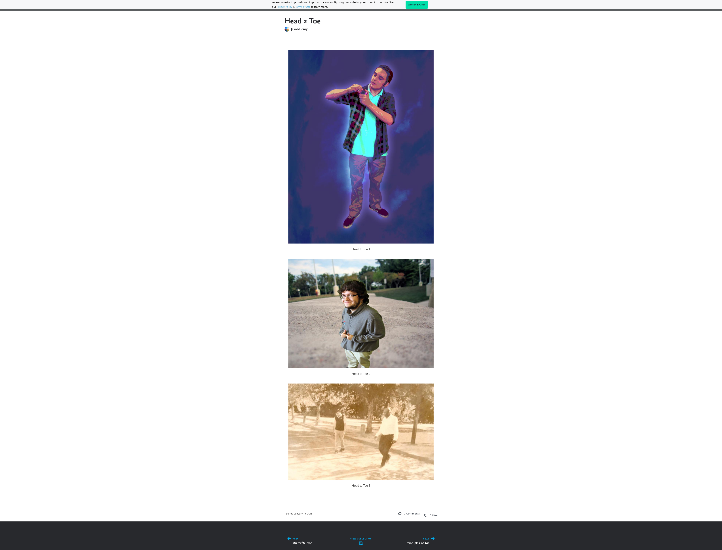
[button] (399, 513)
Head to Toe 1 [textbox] (361, 249)
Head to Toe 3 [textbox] (361, 485)
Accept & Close (416, 4)
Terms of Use (302, 6)
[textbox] (361, 267)
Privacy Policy (284, 6)
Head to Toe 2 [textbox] (361, 373)
